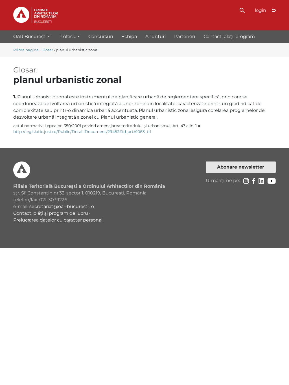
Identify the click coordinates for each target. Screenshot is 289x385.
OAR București (30, 36)
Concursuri (100, 36)
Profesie (67, 36)
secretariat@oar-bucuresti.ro (61, 206)
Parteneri (184, 36)
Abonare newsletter (240, 167)
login (260, 10)
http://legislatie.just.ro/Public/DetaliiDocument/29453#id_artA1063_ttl (82, 131)
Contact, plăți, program (229, 36)
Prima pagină (26, 50)
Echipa (129, 36)
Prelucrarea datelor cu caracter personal (57, 220)
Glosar (47, 50)
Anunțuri (155, 36)
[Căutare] (242, 10)
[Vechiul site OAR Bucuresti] (274, 10)
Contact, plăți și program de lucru (50, 213)
